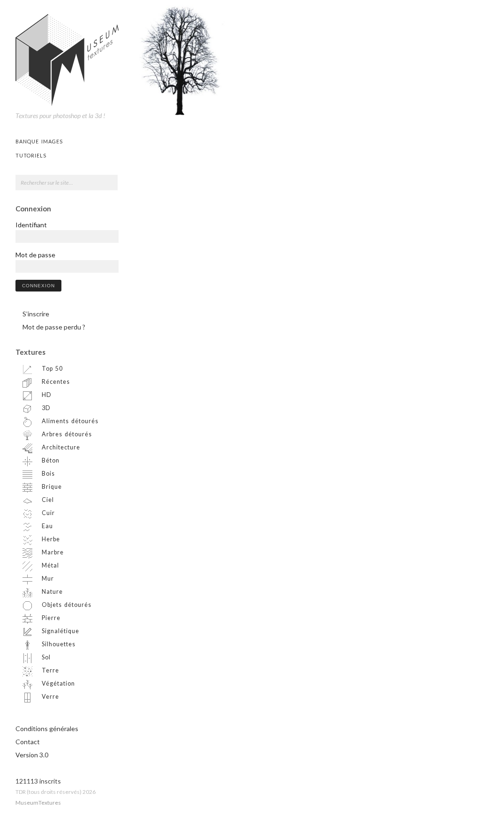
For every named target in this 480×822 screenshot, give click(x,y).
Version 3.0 (31, 755)
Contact (27, 742)
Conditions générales (46, 728)
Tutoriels (30, 155)
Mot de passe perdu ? (53, 327)
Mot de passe (35, 255)
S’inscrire (35, 314)
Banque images (39, 141)
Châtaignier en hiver (195, 101)
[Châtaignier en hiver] (180, 59)
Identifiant (31, 225)
